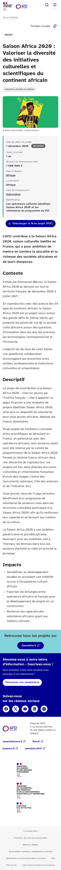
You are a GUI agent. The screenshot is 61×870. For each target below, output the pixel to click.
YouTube (25, 709)
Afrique (11, 175)
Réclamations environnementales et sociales (26, 858)
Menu (55, 4)
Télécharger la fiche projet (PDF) (32, 223)
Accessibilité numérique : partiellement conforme (30, 851)
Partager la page (55, 26)
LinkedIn (34, 709)
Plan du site (11, 865)
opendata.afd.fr (33, 748)
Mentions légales (30, 845)
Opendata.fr (29, 645)
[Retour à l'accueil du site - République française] (25, 6)
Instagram (44, 709)
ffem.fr (36, 741)
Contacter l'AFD (30, 831)
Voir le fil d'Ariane (10, 17)
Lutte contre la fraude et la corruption (38, 865)
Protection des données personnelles (30, 838)
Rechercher (46, 4)
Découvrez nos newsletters (22, 682)
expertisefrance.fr (12, 741)
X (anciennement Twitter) (15, 709)
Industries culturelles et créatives (19, 89)
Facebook (6, 709)
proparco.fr (9, 748)
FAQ (53, 858)
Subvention (13, 194)
